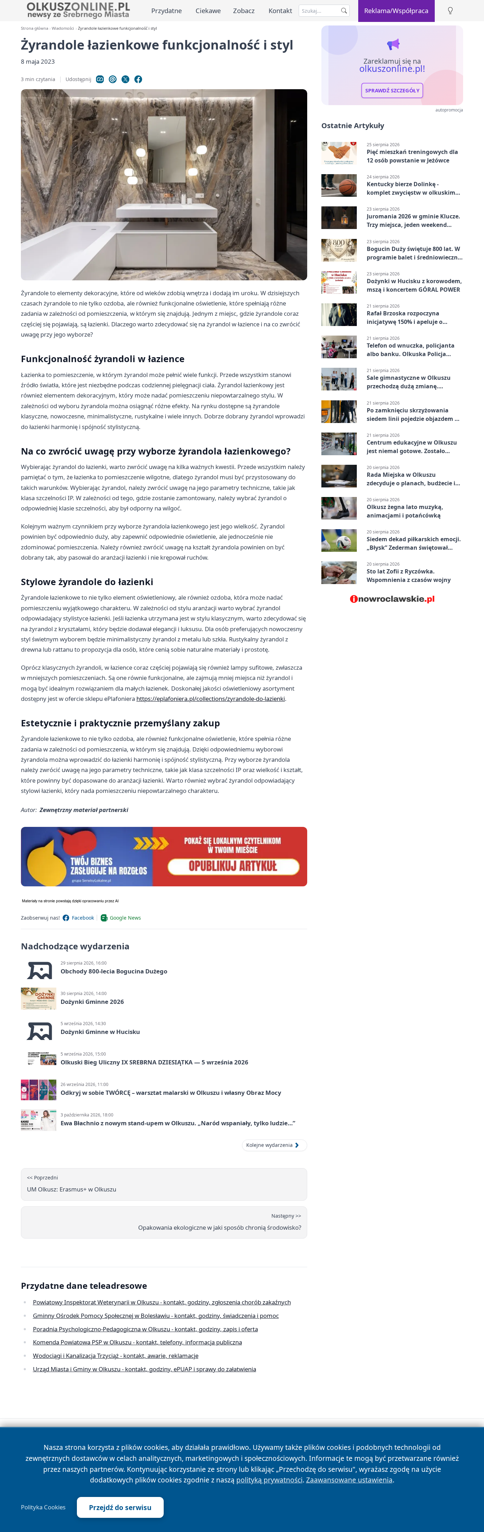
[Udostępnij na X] (125, 79)
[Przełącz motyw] (450, 11)
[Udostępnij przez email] (112, 79)
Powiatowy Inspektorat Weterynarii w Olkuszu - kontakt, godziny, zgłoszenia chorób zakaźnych (162, 1302)
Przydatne (166, 10)
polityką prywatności (269, 1480)
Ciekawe (208, 10)
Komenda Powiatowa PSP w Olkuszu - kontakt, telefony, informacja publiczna (137, 1342)
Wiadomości (63, 28)
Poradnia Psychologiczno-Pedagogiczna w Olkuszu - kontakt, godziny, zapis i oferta (145, 1329)
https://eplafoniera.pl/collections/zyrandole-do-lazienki (210, 698)
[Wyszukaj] (344, 10)
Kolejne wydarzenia (269, 1145)
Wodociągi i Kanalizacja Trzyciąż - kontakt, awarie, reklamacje (115, 1355)
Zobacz (244, 10)
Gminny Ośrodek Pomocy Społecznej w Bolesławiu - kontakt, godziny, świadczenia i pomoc (156, 1315)
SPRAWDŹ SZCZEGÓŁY (392, 90)
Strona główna (34, 28)
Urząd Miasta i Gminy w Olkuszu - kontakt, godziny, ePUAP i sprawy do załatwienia (144, 1369)
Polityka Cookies (43, 1507)
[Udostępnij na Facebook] (138, 79)
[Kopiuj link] (100, 79)
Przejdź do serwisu (120, 1507)
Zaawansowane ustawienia (349, 1480)
